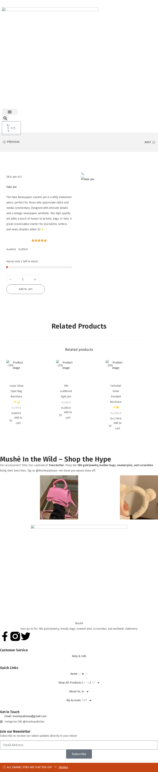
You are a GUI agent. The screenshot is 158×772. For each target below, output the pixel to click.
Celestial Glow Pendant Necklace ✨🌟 (116, 396)
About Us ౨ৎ (76, 691)
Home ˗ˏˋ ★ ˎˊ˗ (79, 673)
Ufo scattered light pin (66, 391)
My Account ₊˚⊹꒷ (76, 700)
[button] (9, 112)
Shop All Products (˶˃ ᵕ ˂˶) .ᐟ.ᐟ (76, 682)
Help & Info (79, 656)
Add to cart (25, 289)
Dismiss (63, 767)
